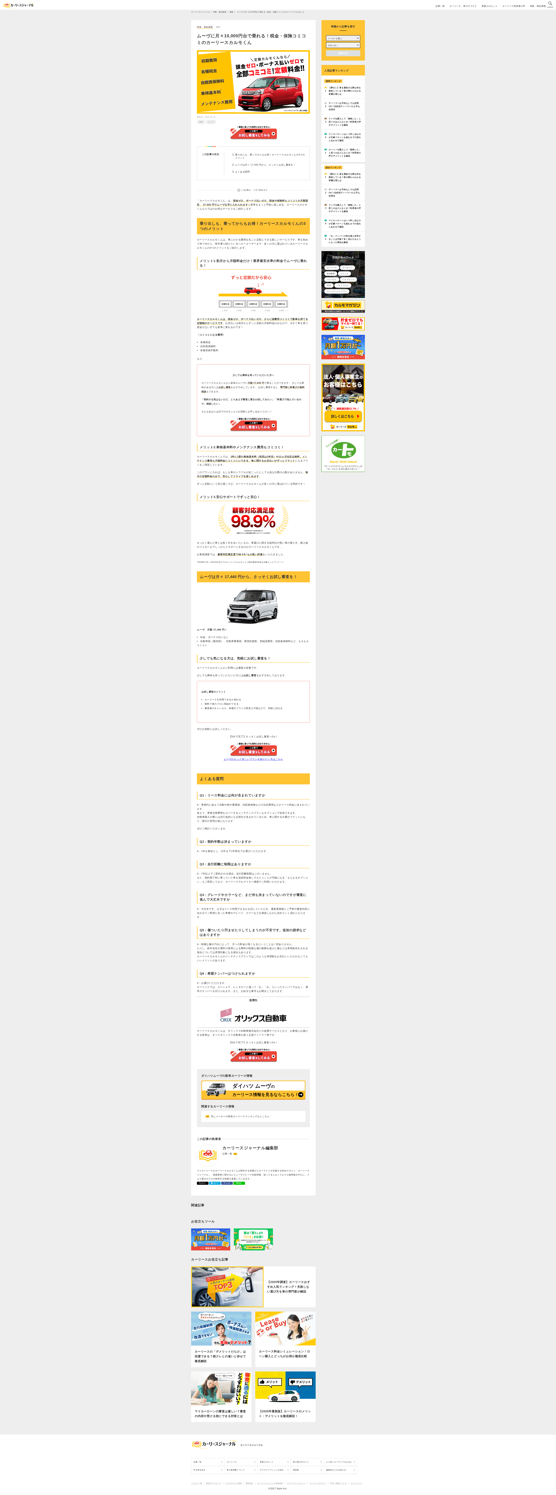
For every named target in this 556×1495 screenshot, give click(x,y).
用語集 (296, 1470)
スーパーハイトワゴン (337, 291)
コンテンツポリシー (317, 1483)
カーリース (332, 268)
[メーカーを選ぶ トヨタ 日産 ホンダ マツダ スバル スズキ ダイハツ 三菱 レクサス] (343, 38)
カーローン (347, 268)
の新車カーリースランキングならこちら (240, 1116)
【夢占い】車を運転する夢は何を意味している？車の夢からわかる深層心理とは (345, 90)
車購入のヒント (490, 6)
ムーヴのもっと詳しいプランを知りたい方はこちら (253, 759)
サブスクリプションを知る (272, 1470)
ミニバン (344, 274)
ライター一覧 (196, 1483)
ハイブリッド (348, 279)
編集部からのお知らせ (336, 1470)
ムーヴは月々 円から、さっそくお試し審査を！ (265, 165)
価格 (218, 27)
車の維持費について (236, 1470)
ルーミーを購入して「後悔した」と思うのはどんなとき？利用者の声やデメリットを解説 (345, 152)
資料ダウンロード (213, 1483)
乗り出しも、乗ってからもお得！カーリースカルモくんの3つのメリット (270, 156)
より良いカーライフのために (339, 1462)
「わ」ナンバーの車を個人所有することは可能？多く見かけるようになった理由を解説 (345, 239)
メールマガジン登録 (233, 1483)
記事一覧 (440, 6)
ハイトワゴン (343, 285)
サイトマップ (356, 1483)
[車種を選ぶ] (343, 45)
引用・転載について (338, 1483)
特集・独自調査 (538, 6)
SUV (329, 285)
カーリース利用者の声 (513, 6)
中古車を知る (199, 1470)
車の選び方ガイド (301, 1462)
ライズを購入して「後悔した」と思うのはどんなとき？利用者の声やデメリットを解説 (345, 121)
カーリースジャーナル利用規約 (270, 1483)
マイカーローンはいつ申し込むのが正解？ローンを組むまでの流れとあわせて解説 (345, 137)
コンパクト (332, 279)
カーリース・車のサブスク (463, 6)
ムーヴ (211, 122)
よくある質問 (242, 172)
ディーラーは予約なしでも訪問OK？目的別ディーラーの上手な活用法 (344, 106)
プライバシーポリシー (296, 1483)
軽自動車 (331, 274)
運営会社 (249, 1483)
